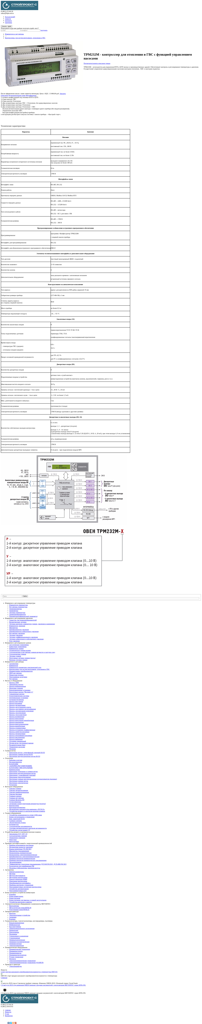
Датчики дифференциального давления (23, 637)
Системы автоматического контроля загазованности (28, 828)
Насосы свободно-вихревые (19, 732)
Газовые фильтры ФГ (17, 800)
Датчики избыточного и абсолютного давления (26, 639)
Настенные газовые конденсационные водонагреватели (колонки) (33, 779)
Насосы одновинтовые (17, 728)
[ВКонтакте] (8, 1023)
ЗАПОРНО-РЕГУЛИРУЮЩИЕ (20, 766)
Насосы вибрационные (17, 686)
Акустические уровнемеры (19, 645)
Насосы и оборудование (13, 681)
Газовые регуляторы (16, 798)
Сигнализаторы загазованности (20, 826)
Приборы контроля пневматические (22, 858)
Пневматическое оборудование (16, 947)
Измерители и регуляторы (14, 34)
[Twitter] (11, 1023)
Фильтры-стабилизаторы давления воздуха (24, 868)
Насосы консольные (16, 718)
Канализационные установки (19, 690)
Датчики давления (16, 635)
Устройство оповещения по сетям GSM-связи (25, 815)
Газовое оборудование (13, 813)
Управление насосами (17, 747)
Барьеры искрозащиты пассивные (21, 845)
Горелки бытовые (15, 794)
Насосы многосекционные (18, 724)
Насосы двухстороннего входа (20, 707)
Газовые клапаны (15, 821)
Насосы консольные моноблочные (21, 720)
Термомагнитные (15, 944)
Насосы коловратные (16, 717)
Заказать (63, 93)
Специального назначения (18, 936)
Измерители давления (17, 626)
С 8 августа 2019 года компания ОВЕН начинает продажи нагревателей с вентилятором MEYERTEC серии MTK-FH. (43, 985)
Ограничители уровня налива (20, 650)
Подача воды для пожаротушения (21, 743)
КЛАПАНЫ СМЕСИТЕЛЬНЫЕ (21, 768)
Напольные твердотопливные (20, 777)
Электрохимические (16, 945)
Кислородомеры (15, 927)
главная (8, 1010)
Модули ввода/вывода (17, 875)
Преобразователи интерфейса (20, 883)
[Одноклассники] (13, 1023)
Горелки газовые (15, 788)
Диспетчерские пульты (17, 822)
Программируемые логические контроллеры (25, 887)
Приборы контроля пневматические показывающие (28, 860)
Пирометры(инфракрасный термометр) (23, 616)
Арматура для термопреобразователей (23, 620)
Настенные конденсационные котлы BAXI (24, 756)
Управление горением (17, 838)
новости (8, 19)
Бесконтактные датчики (17, 622)
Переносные (13, 930)
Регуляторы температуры (18, 607)
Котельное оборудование (14, 787)
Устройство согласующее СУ (19, 830)
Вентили (12, 913)
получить (44, 30)
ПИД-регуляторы (15, 673)
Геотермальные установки (18, 698)
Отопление (9, 758)
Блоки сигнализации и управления (21, 817)
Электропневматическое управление (22, 961)
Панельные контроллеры (18, 881)
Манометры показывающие (19, 851)
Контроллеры (14, 805)
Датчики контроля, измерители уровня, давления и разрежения (32, 624)
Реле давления (14, 641)
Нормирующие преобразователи (21, 671)
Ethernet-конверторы (16, 872)
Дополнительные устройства (19, 915)
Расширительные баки (17, 745)
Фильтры (12, 749)
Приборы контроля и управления (21, 885)
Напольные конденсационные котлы (22, 773)
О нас (7, 1014)
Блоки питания (14, 898)
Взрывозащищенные (16, 923)
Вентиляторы (14, 906)
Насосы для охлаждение (18, 715)
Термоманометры (15, 609)
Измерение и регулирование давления (19, 618)
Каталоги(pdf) (10, 17)
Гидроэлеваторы (15, 802)
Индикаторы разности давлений (21, 847)
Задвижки (12, 917)
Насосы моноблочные (17, 726)
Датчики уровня (15, 656)
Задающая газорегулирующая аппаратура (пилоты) (27, 804)
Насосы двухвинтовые (17, 705)
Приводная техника (16, 675)
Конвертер (9, 1016)
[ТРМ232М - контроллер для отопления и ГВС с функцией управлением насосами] (42, 91)
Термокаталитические (17, 940)
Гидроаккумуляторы (16, 699)
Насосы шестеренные (17, 737)
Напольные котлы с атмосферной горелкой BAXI (27, 752)
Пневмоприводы (15, 953)
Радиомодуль (14, 824)
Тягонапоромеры (15, 862)
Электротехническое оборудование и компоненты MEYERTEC (28, 904)
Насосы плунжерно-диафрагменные (22, 730)
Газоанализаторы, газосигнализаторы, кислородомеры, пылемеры (28, 921)
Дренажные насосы (16, 684)
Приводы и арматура (12, 964)
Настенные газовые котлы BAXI (21, 754)
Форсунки (13, 839)
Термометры (13, 611)
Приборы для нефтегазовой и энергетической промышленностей (28, 843)
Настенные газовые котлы (18, 781)
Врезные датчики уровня (18, 660)
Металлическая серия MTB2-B (20, 908)
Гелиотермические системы (19, 696)
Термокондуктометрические (19, 942)
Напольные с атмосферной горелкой (22, 775)
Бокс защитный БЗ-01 (17, 819)
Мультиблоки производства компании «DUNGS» (27, 809)
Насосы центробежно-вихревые (20, 735)
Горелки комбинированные (19, 792)
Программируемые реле (18, 891)
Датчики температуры (17, 612)
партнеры (8, 22)
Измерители (13, 665)
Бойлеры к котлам (15, 760)
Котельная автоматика (17, 807)
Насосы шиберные (16, 739)
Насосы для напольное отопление (21, 711)
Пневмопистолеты (16, 951)
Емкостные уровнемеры (18, 647)
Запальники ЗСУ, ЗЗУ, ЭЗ (18, 834)
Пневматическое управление (19, 949)
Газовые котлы (10, 751)
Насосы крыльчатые (16, 722)
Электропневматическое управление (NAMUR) (26, 962)
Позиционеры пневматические (20, 853)
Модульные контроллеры (18, 877)
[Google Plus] (15, 1023)
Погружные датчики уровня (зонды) (22, 658)
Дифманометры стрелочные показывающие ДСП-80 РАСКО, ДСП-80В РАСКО (37, 864)
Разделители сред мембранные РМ (21, 866)
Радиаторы (13, 785)
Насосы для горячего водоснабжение (22, 709)
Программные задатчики (18, 677)
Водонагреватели (15, 762)
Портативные (14, 932)
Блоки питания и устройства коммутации (20, 892)
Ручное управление (16, 957)
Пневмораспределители (17, 955)
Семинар (4, 978)
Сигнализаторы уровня (17, 654)
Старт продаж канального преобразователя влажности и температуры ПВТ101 (29, 972)
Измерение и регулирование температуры (20, 603)
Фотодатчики (14, 841)
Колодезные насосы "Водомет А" (21, 692)
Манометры (13, 628)
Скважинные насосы (16, 694)
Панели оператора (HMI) (18, 879)
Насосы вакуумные (16, 701)
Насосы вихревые (15, 703)
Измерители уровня (16, 648)
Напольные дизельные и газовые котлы (23, 771)
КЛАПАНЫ (13, 764)
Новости (8, 1012)
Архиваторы (13, 664)
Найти (25, 596)
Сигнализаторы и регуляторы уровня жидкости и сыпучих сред (32, 652)
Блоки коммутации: (16, 896)
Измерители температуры (18, 605)
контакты (8, 21)
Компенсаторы (14, 769)
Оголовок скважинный (17, 741)
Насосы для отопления (17, 713)
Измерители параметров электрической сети (25, 667)
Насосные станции (16, 688)
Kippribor (12, 894)
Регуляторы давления (17, 633)
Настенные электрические (18, 783)
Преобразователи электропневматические (24, 857)
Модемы (12, 874)
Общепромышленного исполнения (21, 928)
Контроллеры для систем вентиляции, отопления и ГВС (25, 38)
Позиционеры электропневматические (23, 855)
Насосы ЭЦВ (14, 682)
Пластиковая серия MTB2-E (19, 909)
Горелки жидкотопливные (18, 790)
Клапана (12, 919)
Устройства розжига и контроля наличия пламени (27, 811)
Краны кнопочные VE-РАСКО (20, 849)
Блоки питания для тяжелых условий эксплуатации (27, 900)
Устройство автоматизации (19, 889)
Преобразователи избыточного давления (24, 631)
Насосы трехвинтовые (17, 734)
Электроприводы (15, 966)
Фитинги (12, 959)
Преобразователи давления (19, 630)
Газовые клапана (15, 796)
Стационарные (14, 938)
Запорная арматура (12, 911)
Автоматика (9, 870)
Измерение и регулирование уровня (18, 643)
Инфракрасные (14, 925)
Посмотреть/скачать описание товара (97, 63)
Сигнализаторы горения (18, 836)
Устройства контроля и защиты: (20, 902)
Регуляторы (13, 679)
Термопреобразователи (17, 614)
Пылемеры (13, 934)
